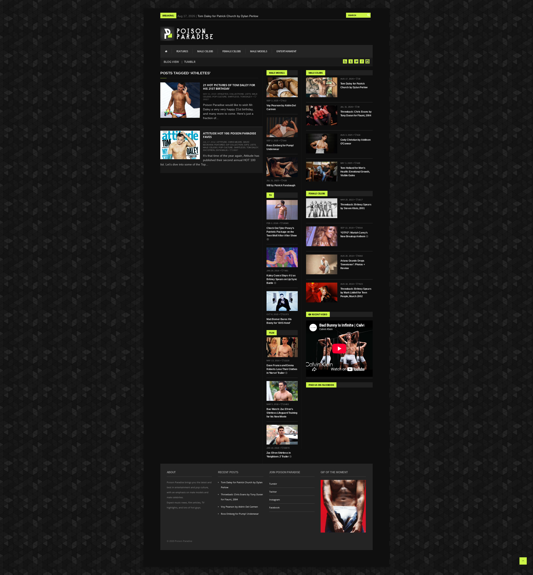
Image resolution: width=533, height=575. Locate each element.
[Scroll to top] (523, 561)
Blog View (171, 62)
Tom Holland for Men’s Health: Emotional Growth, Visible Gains (355, 171)
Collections (236, 94)
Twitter (356, 61)
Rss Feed (345, 61)
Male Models (258, 51)
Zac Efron (209, 150)
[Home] (166, 51)
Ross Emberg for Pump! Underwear (240, 513)
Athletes (223, 94)
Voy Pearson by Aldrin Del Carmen (239, 506)
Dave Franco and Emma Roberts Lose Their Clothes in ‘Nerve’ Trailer (281, 369)
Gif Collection (234, 145)
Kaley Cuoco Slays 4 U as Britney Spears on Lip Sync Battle (281, 279)
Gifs (246, 145)
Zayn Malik (222, 150)
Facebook (362, 61)
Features (182, 51)
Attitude (222, 142)
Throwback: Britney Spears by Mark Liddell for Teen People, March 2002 (355, 292)
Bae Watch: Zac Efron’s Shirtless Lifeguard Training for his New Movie (281, 413)
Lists (248, 94)
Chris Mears (235, 142)
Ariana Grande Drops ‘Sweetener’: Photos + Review (352, 264)
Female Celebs (231, 51)
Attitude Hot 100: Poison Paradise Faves (229, 135)
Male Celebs (205, 51)
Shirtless (233, 97)
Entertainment (286, 51)
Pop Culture (219, 97)
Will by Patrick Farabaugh (280, 185)
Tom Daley (246, 97)
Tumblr (190, 62)
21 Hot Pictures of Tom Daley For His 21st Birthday (229, 87)
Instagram (367, 61)
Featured (219, 145)
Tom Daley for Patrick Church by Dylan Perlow (228, 16)
